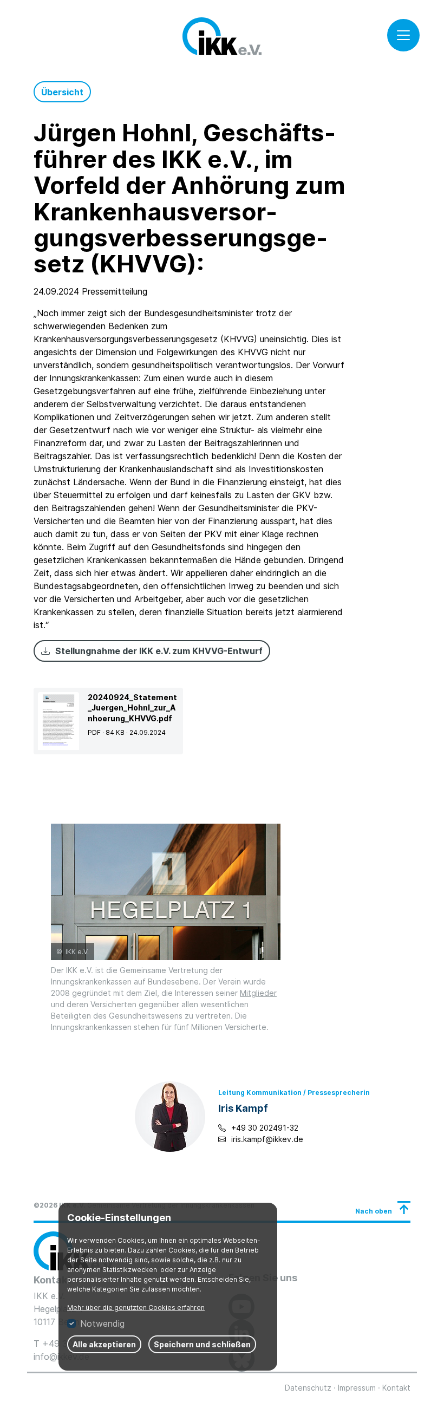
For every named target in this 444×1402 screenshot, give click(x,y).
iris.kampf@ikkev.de (267, 1139)
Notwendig (102, 1323)
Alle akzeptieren (104, 1344)
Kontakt (396, 1387)
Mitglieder (258, 992)
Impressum (357, 1387)
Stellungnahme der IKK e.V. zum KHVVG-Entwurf (159, 650)
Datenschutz (308, 1387)
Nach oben (373, 1211)
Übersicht (62, 92)
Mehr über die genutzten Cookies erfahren (136, 1307)
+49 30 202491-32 (264, 1127)
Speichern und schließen (202, 1344)
